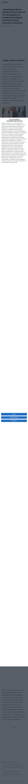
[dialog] (14, 392)
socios (12, 123)
